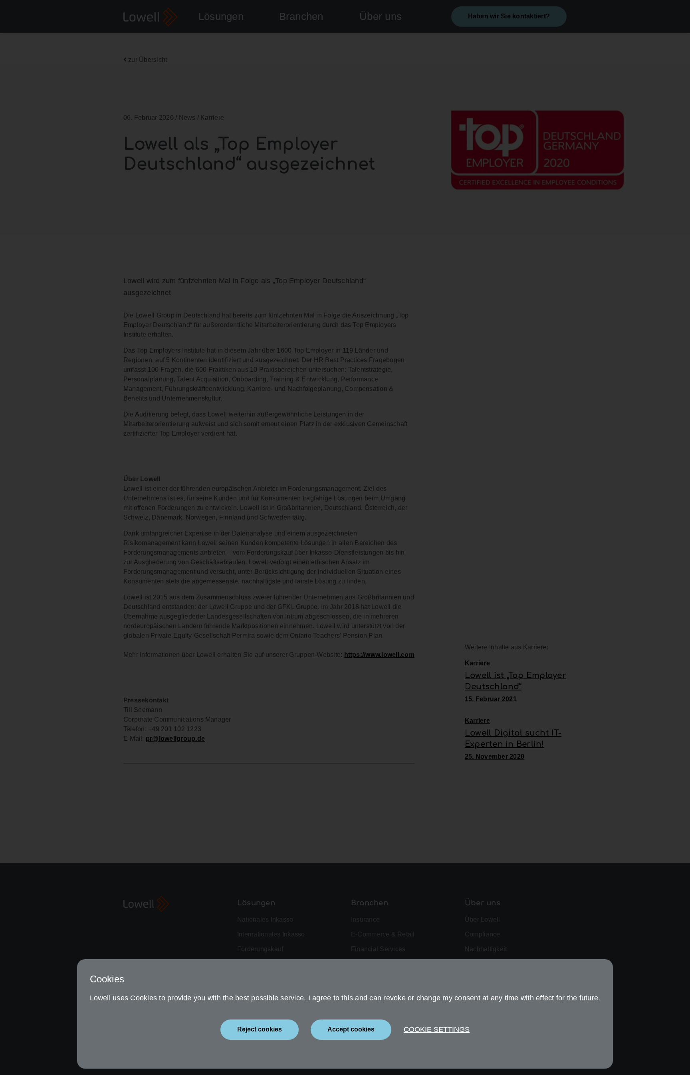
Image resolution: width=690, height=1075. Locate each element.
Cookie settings (437, 1029)
